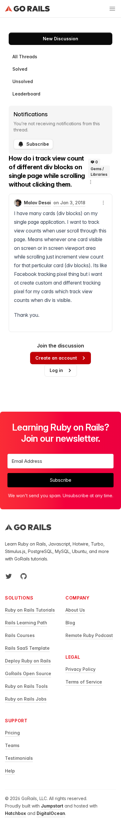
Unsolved (22, 81)
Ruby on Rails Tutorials (30, 610)
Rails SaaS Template (27, 648)
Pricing (12, 732)
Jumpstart (52, 805)
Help (10, 770)
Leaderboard (26, 93)
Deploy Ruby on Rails (28, 660)
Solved (19, 69)
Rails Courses (20, 635)
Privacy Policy (80, 669)
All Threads (24, 56)
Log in (56, 370)
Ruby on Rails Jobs (26, 698)
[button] (90, 181)
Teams (12, 745)
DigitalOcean (51, 813)
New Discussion (60, 38)
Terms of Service (83, 681)
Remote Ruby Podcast (89, 635)
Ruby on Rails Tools (26, 686)
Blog (70, 622)
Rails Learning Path (26, 622)
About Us (75, 610)
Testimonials (19, 758)
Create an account (56, 358)
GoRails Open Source (28, 673)
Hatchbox (15, 813)
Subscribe (37, 144)
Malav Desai (37, 202)
